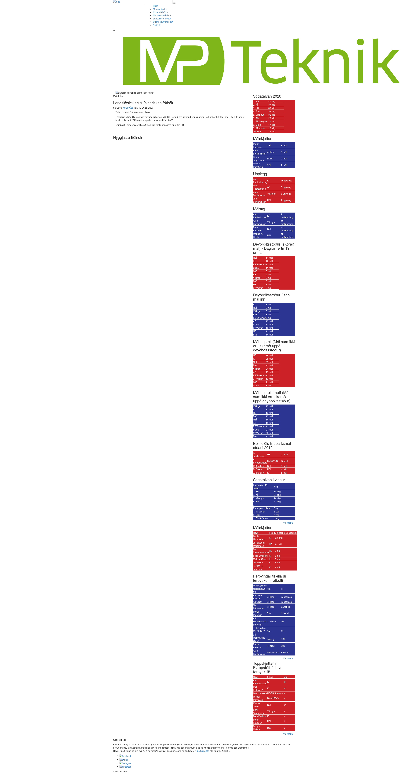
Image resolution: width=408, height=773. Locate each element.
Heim (155, 5)
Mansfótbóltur (160, 9)
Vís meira (288, 522)
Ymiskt (157, 24)
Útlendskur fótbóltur (163, 21)
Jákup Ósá (128, 107)
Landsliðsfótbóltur (162, 18)
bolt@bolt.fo (203, 750)
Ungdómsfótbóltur (162, 15)
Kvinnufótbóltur (160, 12)
